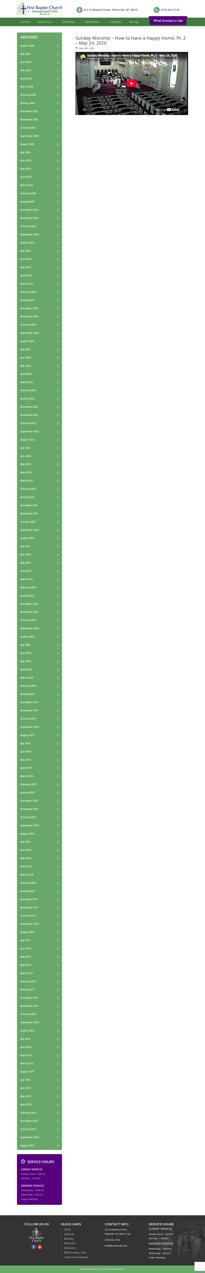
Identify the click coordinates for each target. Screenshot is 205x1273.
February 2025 (28, 193)
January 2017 (27, 989)
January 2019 (27, 792)
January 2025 (27, 201)
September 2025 (29, 136)
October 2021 (28, 521)
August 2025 (27, 144)
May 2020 (25, 661)
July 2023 (25, 349)
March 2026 (26, 86)
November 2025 (29, 119)
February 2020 (28, 685)
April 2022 (26, 472)
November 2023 (29, 316)
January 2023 (27, 398)
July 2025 (25, 152)
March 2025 (26, 185)
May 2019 (25, 759)
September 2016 (29, 1022)
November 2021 (29, 513)
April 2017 (26, 965)
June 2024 (25, 259)
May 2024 (25, 267)
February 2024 (28, 292)
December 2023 (29, 308)
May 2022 (25, 464)
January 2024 (27, 300)
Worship (68, 22)
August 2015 (27, 1071)
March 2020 (26, 677)
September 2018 (29, 825)
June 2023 (25, 357)
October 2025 (28, 127)
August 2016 (27, 1030)
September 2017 (29, 923)
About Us (44, 22)
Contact (115, 22)
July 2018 (25, 841)
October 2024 (28, 226)
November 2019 (29, 710)
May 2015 (25, 1096)
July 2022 (25, 448)
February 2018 (28, 883)
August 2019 (27, 735)
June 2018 (25, 850)
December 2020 (29, 603)
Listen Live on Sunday (76, 1257)
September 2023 (29, 333)
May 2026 (25, 70)
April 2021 (26, 571)
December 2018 (29, 800)
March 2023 (26, 382)
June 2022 (25, 456)
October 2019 (28, 718)
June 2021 (25, 554)
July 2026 (25, 53)
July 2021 (25, 546)
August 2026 (27, 45)
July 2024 (25, 250)
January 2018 (27, 891)
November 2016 (29, 1006)
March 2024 (26, 283)
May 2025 (25, 168)
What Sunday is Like (168, 20)
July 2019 (25, 743)
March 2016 (26, 1063)
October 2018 (28, 817)
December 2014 (29, 1121)
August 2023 (27, 341)
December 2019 (29, 702)
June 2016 (25, 1047)
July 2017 (25, 940)
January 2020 (27, 694)
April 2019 (26, 768)
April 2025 (26, 177)
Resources (69, 1248)
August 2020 (27, 636)
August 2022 (27, 439)
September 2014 (29, 1137)
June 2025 (25, 160)
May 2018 (25, 858)
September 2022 (29, 431)
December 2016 (29, 997)
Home (25, 22)
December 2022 (29, 406)
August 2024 (27, 242)
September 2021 (29, 530)
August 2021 (27, 538)
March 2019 (26, 776)
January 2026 (27, 103)
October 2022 (28, 423)
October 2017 (28, 915)
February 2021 (28, 587)
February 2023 (28, 390)
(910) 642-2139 (170, 10)
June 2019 (25, 751)
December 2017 (29, 899)
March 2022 (26, 480)
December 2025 (29, 111)
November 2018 (29, 809)
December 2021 (29, 505)
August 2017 (27, 932)
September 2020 (29, 628)
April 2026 (26, 78)
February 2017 (28, 981)
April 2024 (26, 275)
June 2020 (25, 653)
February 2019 (28, 784)
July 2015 (25, 1079)
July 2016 (25, 1038)
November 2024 (29, 218)
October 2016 (28, 1014)
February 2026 (28, 94)
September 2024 (29, 234)
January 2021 (27, 595)
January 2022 (27, 497)
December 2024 (29, 209)
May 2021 (25, 562)
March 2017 (26, 973)
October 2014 (28, 1129)
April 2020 (26, 669)
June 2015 (25, 1088)
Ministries (92, 22)
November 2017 (29, 907)
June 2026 (25, 62)
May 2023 (25, 365)
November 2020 (29, 612)
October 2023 (28, 324)
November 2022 (29, 415)
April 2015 (26, 1104)
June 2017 (25, 948)
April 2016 (26, 1055)
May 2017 (25, 956)
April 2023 (26, 374)
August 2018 (27, 833)
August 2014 (27, 1145)
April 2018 (26, 866)
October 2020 (28, 620)
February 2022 (28, 488)
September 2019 (29, 727)
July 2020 (25, 644)
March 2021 (26, 579)
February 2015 (28, 1112)
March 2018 (26, 874)
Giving (133, 22)
